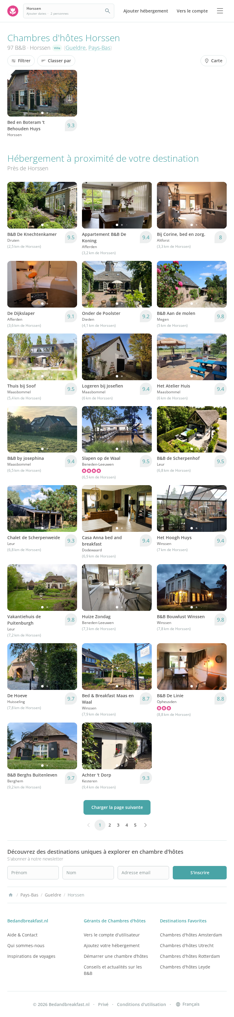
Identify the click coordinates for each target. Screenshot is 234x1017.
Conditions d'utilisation (141, 1004)
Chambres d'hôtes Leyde (185, 967)
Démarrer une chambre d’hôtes (116, 956)
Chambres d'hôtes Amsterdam (191, 935)
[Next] (68, 93)
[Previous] (15, 93)
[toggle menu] (219, 10)
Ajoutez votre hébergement (112, 945)
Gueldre (76, 47)
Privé (103, 1004)
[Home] (10, 895)
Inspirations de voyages (31, 956)
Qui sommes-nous (25, 945)
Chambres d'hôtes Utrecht (187, 945)
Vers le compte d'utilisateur (112, 935)
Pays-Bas (99, 47)
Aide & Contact (22, 935)
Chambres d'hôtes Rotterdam (190, 956)
